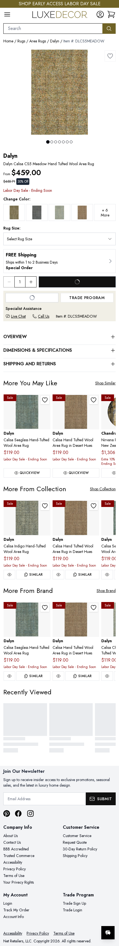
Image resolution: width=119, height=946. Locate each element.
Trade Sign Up (74, 903)
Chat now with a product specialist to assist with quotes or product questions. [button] (77, 918)
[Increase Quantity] (31, 281)
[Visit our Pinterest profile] (6, 813)
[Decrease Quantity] (8, 281)
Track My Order (16, 910)
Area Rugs (37, 41)
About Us (10, 835)
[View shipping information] (59, 261)
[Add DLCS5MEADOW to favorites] (110, 56)
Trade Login (72, 910)
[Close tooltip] (110, 916)
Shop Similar (105, 383)
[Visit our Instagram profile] (30, 813)
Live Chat (18, 316)
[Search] (109, 28)
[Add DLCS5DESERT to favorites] (93, 400)
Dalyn (54, 41)
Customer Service (77, 835)
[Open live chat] (108, 932)
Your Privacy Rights (18, 882)
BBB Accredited (16, 849)
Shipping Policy (75, 855)
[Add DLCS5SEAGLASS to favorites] (44, 400)
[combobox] (53, 29)
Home (8, 41)
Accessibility (12, 862)
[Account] (100, 14)
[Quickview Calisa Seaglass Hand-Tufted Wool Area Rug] (107, 574)
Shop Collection (103, 489)
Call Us (43, 316)
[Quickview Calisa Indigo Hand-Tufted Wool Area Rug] (9, 574)
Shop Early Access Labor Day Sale (59, 4)
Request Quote (75, 842)
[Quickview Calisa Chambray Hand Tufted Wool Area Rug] (107, 676)
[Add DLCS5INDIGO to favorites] (44, 505)
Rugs (21, 41)
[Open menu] (7, 14)
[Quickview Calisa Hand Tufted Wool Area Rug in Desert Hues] (58, 574)
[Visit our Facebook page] (18, 813)
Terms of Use (13, 875)
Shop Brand (106, 590)
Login (7, 903)
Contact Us (12, 842)
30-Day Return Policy (80, 849)
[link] (111, 14)
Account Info (13, 916)
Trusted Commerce (18, 855)
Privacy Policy (14, 869)
